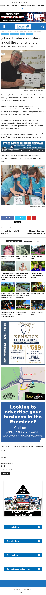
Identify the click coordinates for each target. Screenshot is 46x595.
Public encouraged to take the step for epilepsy (37, 275)
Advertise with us (28, 5)
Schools (29, 34)
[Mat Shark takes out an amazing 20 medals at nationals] (8, 305)
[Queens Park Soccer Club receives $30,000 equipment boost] (8, 287)
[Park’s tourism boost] (38, 287)
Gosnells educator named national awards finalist (22, 275)
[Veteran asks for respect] (23, 250)
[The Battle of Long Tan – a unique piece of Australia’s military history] (8, 266)
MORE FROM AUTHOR (31, 241)
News (22, 34)
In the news (14, 34)
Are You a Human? (7, 465)
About (2, 5)
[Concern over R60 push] (38, 250)
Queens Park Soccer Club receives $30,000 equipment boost (8, 295)
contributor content (9, 46)
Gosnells (5, 34)
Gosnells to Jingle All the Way (10, 232)
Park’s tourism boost (37, 293)
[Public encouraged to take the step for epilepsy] (38, 266)
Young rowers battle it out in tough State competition (22, 295)
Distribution (12, 5)
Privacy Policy (23, 592)
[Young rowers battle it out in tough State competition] (23, 287)
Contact (40, 5)
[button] (42, 26)
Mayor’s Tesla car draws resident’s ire (36, 232)
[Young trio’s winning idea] (38, 305)
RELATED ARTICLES (14, 241)
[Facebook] (22, 8)
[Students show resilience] (23, 305)
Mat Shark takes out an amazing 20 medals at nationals (7, 314)
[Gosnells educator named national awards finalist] (23, 266)
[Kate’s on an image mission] (8, 250)
